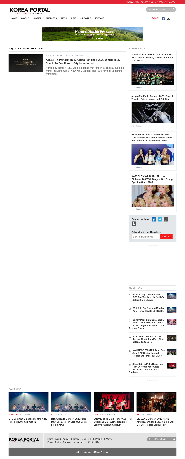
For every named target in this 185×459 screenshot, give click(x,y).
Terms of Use (69, 442)
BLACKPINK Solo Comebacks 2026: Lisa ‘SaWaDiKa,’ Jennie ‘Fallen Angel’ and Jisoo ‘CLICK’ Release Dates (152, 137)
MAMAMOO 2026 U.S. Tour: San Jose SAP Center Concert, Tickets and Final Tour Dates (152, 57)
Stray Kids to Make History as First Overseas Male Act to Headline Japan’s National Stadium (113, 422)
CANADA (171, 2)
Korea (37, 18)
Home (14, 18)
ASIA (152, 2)
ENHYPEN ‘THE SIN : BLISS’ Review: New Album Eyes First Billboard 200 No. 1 (148, 339)
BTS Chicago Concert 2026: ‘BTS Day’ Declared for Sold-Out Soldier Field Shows (148, 297)
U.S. (137, 2)
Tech (64, 18)
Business (51, 18)
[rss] (134, 223)
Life (73, 18)
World (25, 18)
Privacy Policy (54, 442)
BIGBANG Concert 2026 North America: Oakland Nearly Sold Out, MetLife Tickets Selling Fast (155, 422)
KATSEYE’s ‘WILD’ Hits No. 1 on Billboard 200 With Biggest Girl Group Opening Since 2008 (152, 179)
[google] (166, 219)
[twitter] (160, 219)
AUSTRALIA (161, 2)
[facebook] (154, 219)
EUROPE (144, 2)
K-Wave (99, 18)
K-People (85, 18)
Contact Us (93, 442)
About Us (81, 442)
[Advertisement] (152, 265)
